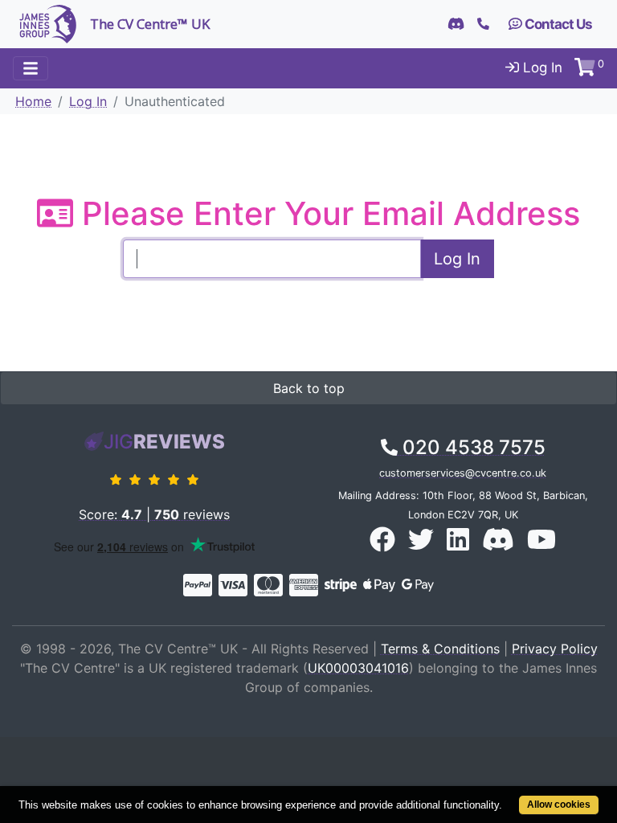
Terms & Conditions (440, 649)
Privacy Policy (555, 649)
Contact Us (557, 24)
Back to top (309, 388)
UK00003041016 (358, 668)
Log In (540, 67)
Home (33, 101)
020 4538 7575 (471, 447)
